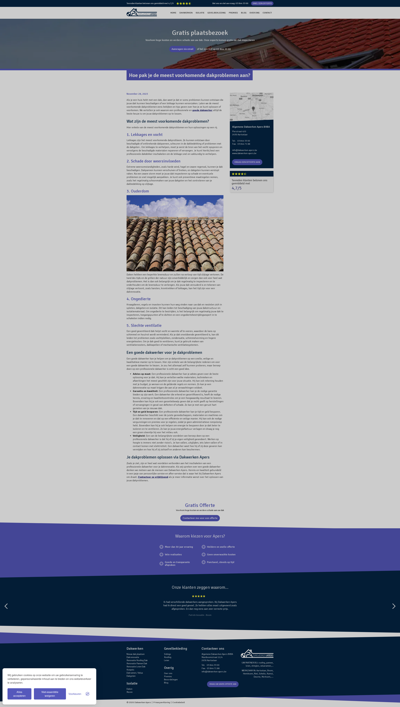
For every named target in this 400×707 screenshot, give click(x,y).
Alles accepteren (19, 693)
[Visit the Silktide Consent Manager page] (87, 694)
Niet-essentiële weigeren (50, 693)
